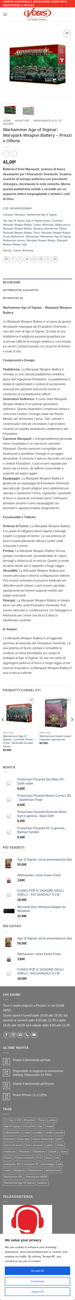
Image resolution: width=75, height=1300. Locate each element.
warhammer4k (53, 1170)
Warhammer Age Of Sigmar (55, 236)
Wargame (19, 1170)
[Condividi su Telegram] (55, 259)
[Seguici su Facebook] (6, 1035)
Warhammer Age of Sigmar (42, 214)
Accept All (37, 1270)
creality (38, 1132)
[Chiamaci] (27, 1035)
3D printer (28, 1120)
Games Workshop (43, 224)
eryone (59, 1132)
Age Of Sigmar (16, 220)
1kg (11, 1120)
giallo (59, 1139)
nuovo (63, 1151)
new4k (53, 1151)
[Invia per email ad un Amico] (34, 259)
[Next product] (6, 153)
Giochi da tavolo (13, 1145)
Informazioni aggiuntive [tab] (21, 290)
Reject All (37, 1291)
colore (27, 1132)
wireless (42, 1182)
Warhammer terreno (14, 240)
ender (49, 1132)
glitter (50, 1145)
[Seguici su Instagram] (13, 1035)
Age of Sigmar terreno (38, 220)
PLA (39, 1157)
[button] (5, 14)
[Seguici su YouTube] (34, 1035)
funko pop (23, 1139)
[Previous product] (14, 153)
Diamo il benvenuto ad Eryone (33, 1083)
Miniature (22, 120)
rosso (48, 1157)
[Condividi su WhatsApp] (6, 259)
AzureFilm (30, 1126)
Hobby (60, 1145)
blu (40, 1126)
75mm (41, 1120)
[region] (37, 1267)
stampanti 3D (30, 1164)
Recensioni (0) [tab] (13, 298)
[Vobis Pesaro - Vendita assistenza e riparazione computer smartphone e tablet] (37, 14)
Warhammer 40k (13, 1176)
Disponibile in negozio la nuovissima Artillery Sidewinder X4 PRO (38, 1072)
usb (60, 1164)
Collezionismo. (12, 1132)
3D (18, 1120)
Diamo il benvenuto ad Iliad (31, 1060)
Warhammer (32, 236)
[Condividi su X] (20, 259)
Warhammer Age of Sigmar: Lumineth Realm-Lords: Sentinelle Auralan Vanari (18, 741)
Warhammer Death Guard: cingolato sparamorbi (55, 738)
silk (57, 1157)
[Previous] (9, 65)
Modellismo (39, 1151)
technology (48, 1164)
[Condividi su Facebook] (13, 259)
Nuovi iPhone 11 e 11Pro (30, 1095)
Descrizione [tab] (12, 282)
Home (7, 120)
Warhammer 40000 (36, 1176)
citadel (49, 1126)
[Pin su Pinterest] (41, 259)
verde (7, 1170)
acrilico (52, 1120)
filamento (9, 1139)
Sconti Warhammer (13, 236)
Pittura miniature (24, 1157)
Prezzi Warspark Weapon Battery (51, 232)
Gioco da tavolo (34, 1145)
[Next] (65, 65)
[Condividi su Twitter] (27, 259)
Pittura (7, 1157)
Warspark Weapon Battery (40, 240)
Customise (37, 1281)
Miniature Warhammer (45, 228)
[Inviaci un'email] (20, 1035)
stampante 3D (12, 1164)
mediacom (10, 1151)
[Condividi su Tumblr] (48, 259)
